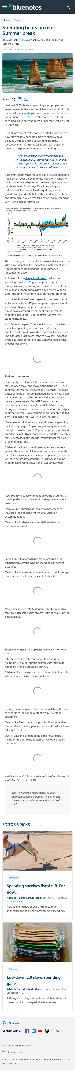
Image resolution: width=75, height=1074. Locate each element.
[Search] (68, 7)
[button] (4, 7)
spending (27, 113)
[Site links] (23, 1023)
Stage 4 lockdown (35, 278)
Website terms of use (13, 1052)
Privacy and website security (17, 1045)
